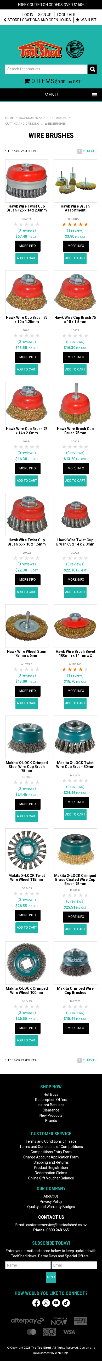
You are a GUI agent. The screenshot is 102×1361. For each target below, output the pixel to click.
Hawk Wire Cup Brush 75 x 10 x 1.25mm (27, 319)
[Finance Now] (59, 1320)
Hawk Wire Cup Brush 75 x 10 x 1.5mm (75, 319)
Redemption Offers (51, 1100)
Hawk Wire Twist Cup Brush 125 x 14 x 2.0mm (27, 208)
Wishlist (89, 20)
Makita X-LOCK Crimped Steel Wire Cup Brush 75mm (27, 767)
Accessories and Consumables (43, 118)
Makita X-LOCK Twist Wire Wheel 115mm (26, 877)
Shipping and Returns (51, 1162)
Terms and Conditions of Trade (51, 1141)
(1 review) (75, 230)
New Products (51, 1115)
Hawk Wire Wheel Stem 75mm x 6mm (26, 653)
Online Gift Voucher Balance (51, 1178)
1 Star (16, 224)
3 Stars (27, 224)
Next (90, 151)
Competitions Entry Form (51, 1152)
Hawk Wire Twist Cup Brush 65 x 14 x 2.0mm (75, 542)
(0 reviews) (27, 230)
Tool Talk (65, 15)
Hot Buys (51, 1094)
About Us (51, 1196)
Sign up (45, 15)
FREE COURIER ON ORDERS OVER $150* (51, 5)
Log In (27, 15)
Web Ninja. (62, 1353)
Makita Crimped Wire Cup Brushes (75, 990)
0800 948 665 (57, 1230)
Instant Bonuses (51, 1105)
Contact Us (51, 1217)
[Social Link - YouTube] (56, 1303)
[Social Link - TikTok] (66, 1303)
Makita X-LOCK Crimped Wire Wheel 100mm (27, 990)
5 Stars (38, 224)
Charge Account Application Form (51, 1157)
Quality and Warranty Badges (51, 1207)
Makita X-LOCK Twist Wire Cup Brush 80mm (75, 765)
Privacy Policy (51, 1201)
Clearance (51, 1110)
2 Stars (21, 224)
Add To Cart (27, 258)
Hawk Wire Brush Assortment (75, 208)
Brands (51, 1121)
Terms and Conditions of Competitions (51, 1147)
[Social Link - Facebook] (36, 1303)
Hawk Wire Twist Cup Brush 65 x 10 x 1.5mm (27, 542)
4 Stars (32, 224)
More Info (27, 246)
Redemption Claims (51, 1173)
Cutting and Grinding (22, 123)
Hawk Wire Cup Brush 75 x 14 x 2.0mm (27, 431)
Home (9, 118)
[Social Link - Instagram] (46, 1303)
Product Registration (51, 1168)
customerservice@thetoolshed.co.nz (56, 1225)
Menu (51, 94)
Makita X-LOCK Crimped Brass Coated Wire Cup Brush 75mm (75, 879)
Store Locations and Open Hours (39, 20)
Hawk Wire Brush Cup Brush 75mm (75, 431)
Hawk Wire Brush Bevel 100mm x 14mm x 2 (75, 653)
